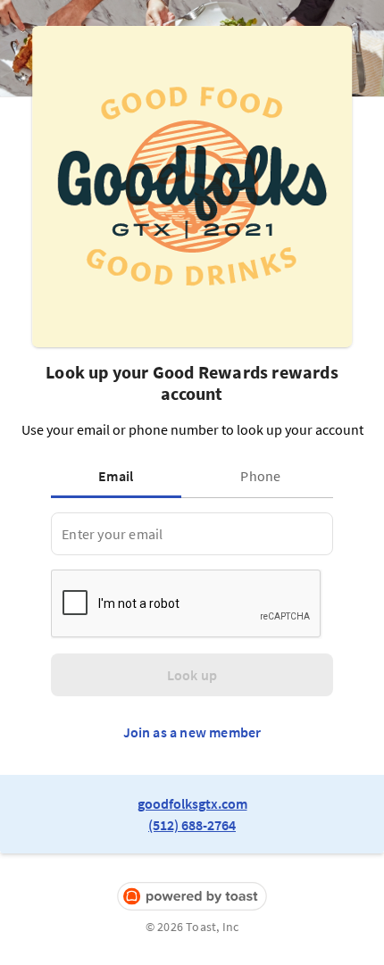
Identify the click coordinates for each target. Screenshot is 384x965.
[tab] (119, 475)
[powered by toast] (192, 896)
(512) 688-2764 (192, 825)
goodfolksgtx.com (192, 803)
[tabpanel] (191, 533)
